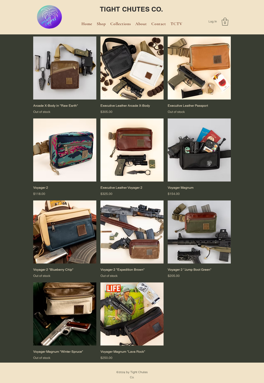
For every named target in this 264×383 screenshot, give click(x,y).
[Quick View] (64, 68)
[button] (225, 22)
